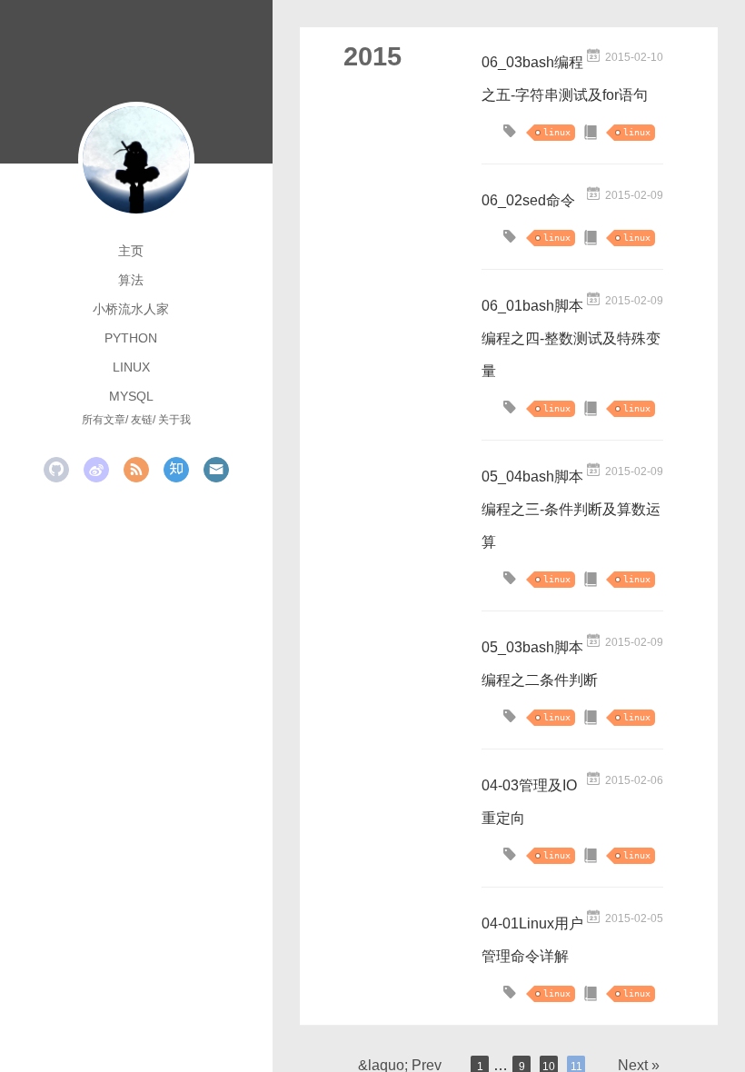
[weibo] (96, 469)
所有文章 (103, 419)
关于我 (174, 419)
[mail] (216, 469)
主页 (131, 250)
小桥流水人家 (131, 309)
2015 (372, 56)
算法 (131, 280)
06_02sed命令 (528, 200)
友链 (142, 419)
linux (131, 367)
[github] (56, 469)
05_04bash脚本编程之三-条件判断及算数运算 (571, 509)
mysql (131, 396)
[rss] (136, 469)
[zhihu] (176, 469)
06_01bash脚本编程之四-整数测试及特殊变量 (571, 338)
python (130, 338)
